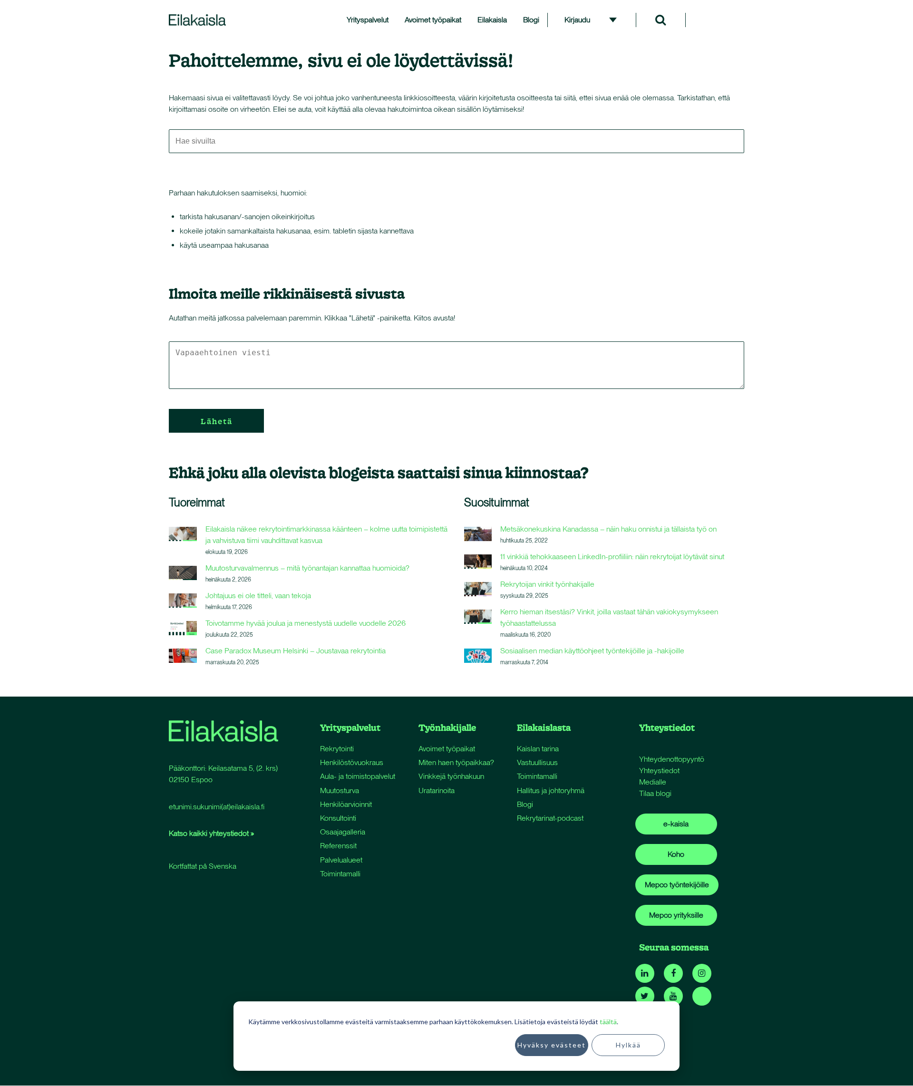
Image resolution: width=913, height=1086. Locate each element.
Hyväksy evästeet (551, 1045)
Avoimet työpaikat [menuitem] (433, 19)
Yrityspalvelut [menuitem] (368, 19)
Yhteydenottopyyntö (671, 759)
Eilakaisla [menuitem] (492, 19)
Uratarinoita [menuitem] (436, 790)
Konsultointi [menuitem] (338, 818)
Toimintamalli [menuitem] (340, 873)
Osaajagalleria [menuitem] (342, 831)
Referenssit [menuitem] (338, 845)
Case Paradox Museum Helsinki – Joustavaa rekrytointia (295, 650)
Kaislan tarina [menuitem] (538, 748)
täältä (608, 1022)
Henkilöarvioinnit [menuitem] (346, 804)
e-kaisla (676, 823)
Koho (676, 854)
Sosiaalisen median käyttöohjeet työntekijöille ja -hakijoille (592, 650)
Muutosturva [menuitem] (339, 790)
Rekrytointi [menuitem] (337, 748)
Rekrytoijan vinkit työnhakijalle (547, 584)
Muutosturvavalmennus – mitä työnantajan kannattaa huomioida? (307, 567)
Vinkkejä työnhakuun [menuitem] (451, 776)
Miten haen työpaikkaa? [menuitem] (456, 762)
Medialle (652, 781)
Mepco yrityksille (676, 915)
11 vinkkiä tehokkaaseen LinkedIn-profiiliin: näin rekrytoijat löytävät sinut (612, 556)
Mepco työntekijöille (677, 884)
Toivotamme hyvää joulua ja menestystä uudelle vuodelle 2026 (305, 623)
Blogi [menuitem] (531, 19)
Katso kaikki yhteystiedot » (211, 833)
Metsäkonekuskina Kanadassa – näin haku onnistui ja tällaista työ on (608, 528)
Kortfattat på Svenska (202, 866)
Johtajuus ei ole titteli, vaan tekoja (258, 595)
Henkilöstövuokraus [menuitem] (351, 762)
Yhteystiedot (659, 770)
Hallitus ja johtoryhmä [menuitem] (550, 790)
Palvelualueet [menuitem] (341, 859)
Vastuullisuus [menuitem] (537, 762)
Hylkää (628, 1045)
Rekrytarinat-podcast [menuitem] (550, 818)
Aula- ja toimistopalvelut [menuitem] (357, 776)
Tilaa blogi (655, 793)
